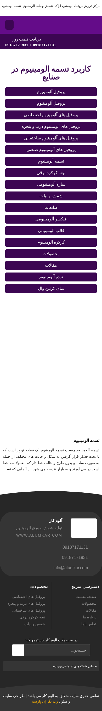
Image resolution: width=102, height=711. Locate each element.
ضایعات (51, 207)
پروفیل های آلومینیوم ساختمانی (51, 138)
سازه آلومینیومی (51, 184)
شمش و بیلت (51, 196)
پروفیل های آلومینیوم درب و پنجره (51, 126)
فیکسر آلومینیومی (51, 219)
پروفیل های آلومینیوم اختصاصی (51, 115)
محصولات (51, 253)
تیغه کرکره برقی (51, 172)
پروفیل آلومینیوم (51, 91)
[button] (9, 25)
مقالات (51, 265)
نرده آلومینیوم (51, 277)
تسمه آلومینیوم (51, 161)
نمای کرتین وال (51, 288)
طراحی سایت (14, 696)
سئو (64, 701)
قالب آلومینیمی (51, 230)
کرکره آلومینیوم (51, 242)
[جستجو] (18, 650)
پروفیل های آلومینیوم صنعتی (51, 149)
